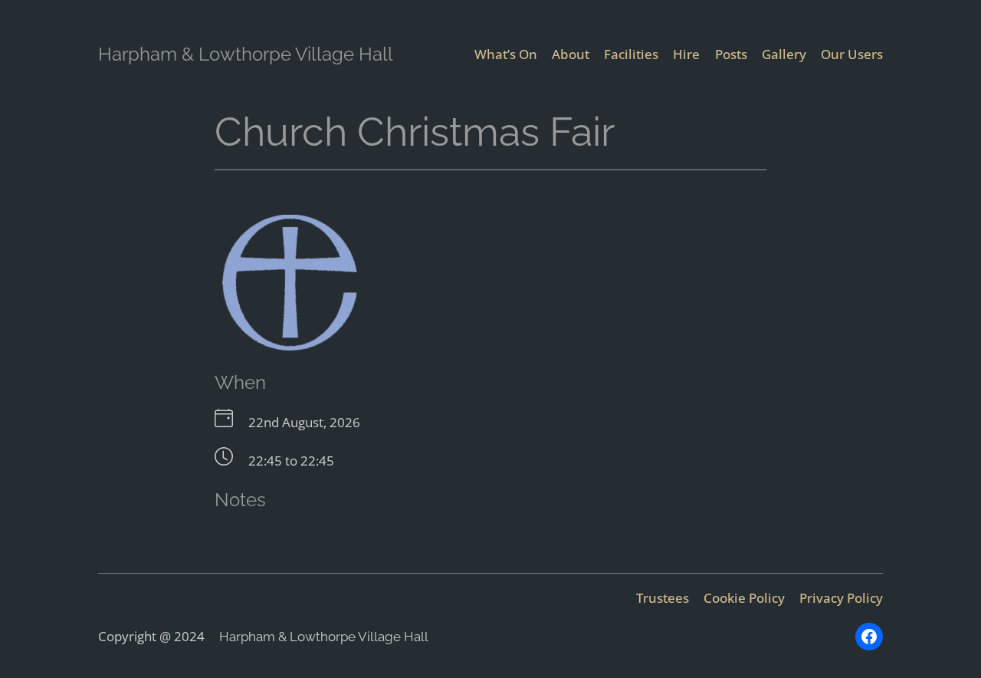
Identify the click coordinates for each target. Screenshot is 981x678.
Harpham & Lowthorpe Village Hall (245, 54)
